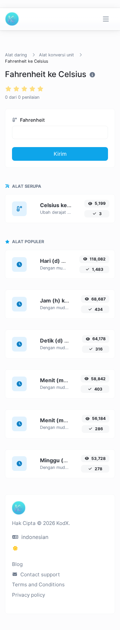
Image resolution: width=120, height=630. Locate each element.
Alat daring (16, 54)
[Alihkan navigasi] (106, 19)
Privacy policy (28, 595)
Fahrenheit (32, 120)
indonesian (34, 537)
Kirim (60, 153)
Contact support (39, 574)
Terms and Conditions (38, 584)
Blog (17, 564)
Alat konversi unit (56, 54)
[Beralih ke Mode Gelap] (15, 548)
